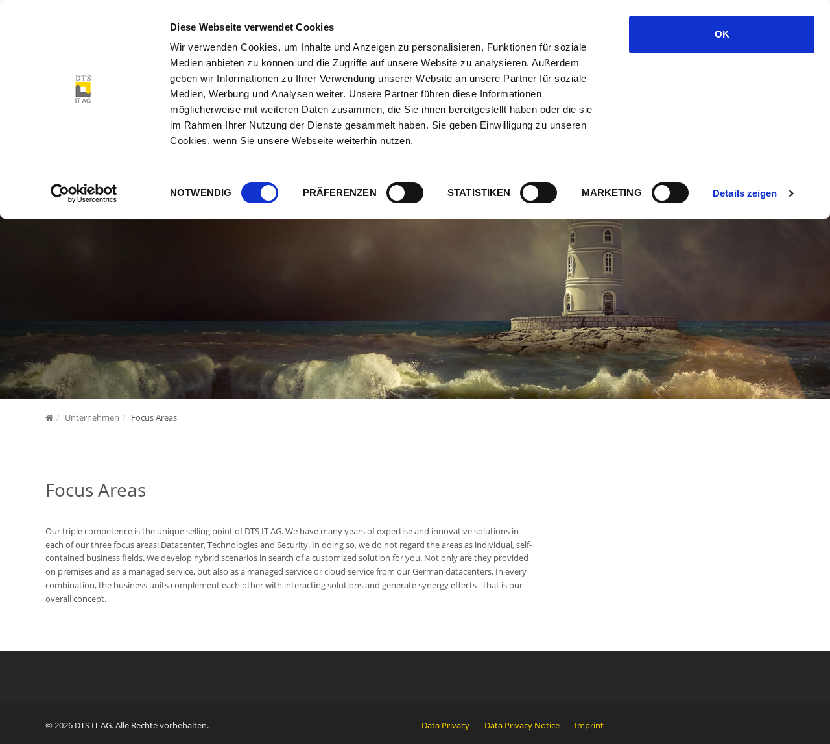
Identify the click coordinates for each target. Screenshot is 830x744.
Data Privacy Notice (522, 725)
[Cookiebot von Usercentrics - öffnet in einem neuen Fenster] (84, 193)
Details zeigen (745, 193)
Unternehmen (92, 417)
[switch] (404, 192)
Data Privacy (445, 725)
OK (722, 34)
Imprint (589, 725)
